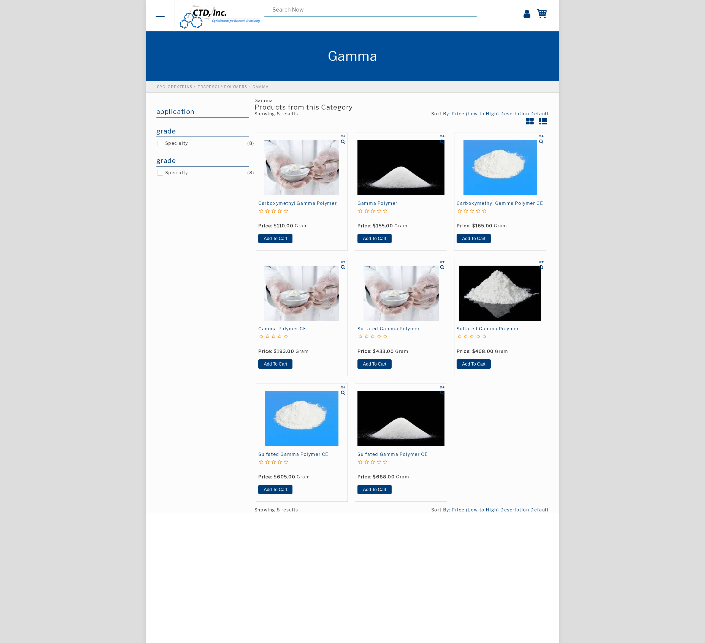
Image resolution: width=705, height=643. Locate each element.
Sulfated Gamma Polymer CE (293, 454)
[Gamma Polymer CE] (301, 293)
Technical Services (87, 61)
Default (539, 113)
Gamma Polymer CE (282, 328)
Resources (74, 45)
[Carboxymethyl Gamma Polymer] (301, 167)
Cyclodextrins (80, 28)
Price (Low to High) (475, 113)
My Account (76, 94)
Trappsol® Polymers (222, 87)
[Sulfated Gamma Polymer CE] (301, 418)
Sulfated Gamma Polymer (388, 328)
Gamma (261, 87)
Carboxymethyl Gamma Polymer (297, 203)
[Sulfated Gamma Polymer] (400, 293)
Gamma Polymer (377, 203)
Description (514, 113)
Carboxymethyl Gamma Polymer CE (500, 203)
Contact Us (75, 78)
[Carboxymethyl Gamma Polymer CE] (500, 167)
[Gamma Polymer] (400, 167)
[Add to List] (343, 136)
